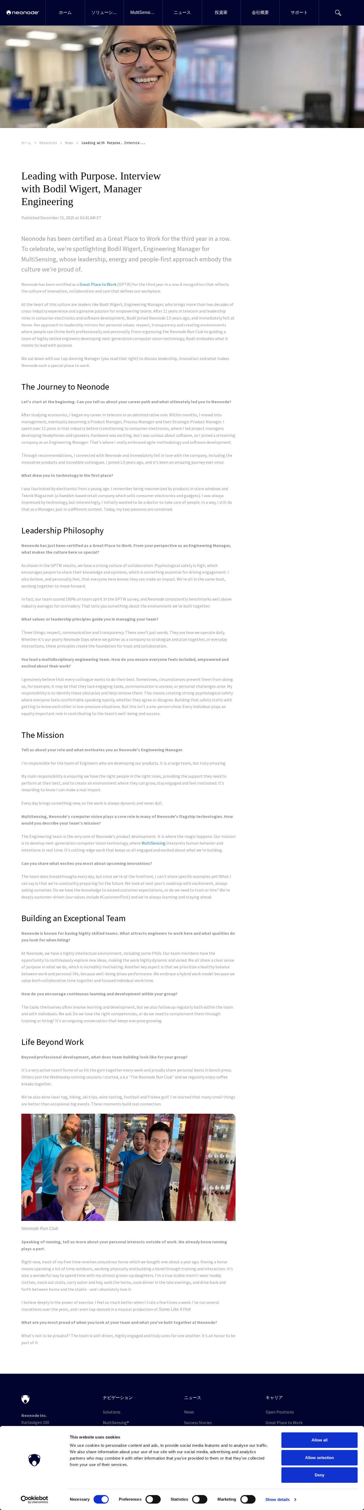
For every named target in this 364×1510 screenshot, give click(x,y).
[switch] (153, 1499)
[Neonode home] (22, 12)
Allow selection (319, 1457)
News (69, 143)
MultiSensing (153, 843)
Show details (277, 1499)
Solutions (111, 1412)
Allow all (320, 1440)
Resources (48, 143)
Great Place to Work (98, 284)
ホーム (26, 143)
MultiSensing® (116, 1422)
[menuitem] (65, 12)
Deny (319, 1475)
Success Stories (198, 1422)
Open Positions (280, 1412)
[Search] (338, 12)
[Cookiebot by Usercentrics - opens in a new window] (34, 1500)
